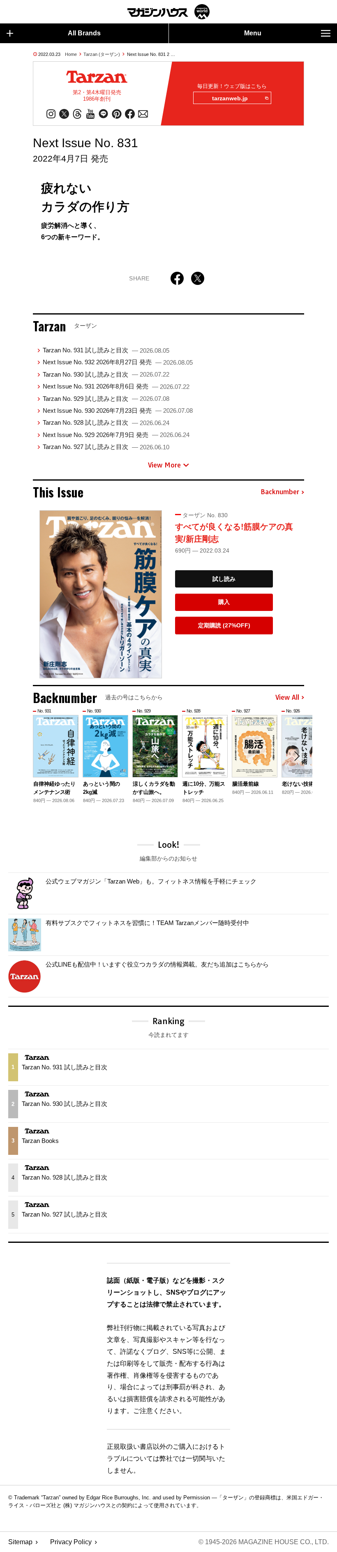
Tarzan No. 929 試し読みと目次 (106, 398)
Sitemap (20, 1541)
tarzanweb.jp (230, 98)
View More (164, 465)
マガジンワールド (168, 11)
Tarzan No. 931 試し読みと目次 (106, 350)
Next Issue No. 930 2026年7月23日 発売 (118, 410)
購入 (224, 602)
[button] (296, 756)
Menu (252, 33)
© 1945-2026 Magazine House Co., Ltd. (264, 1541)
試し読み (223, 579)
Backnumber (280, 492)
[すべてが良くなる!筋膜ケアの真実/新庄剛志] (100, 594)
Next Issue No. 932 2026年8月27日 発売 (118, 362)
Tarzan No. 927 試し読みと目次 (106, 446)
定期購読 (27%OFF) (224, 625)
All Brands (84, 33)
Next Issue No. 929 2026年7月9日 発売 (116, 434)
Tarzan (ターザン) (101, 54)
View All (287, 697)
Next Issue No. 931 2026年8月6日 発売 (116, 386)
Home (71, 54)
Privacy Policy (71, 1541)
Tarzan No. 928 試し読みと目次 (106, 422)
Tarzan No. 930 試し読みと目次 (106, 374)
